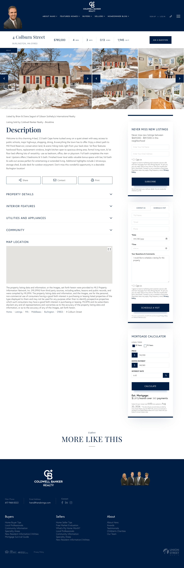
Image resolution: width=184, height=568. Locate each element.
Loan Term (137, 342)
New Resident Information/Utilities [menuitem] (22, 533)
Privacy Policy (164, 316)
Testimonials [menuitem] (113, 528)
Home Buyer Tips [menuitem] (13, 522)
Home (9, 311)
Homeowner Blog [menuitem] (117, 16)
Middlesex (36, 311)
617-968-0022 (12, 502)
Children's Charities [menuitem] (116, 531)
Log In (162, 16)
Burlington (49, 311)
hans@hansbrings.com (40, 502)
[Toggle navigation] (178, 16)
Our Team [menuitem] (111, 533)
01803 (60, 311)
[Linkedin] (66, 502)
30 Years (138, 345)
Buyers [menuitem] (86, 16)
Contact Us (140, 208)
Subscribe (150, 181)
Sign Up (153, 16)
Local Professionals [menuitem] (14, 525)
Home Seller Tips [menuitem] (64, 522)
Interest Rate (138, 371)
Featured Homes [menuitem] (69, 16)
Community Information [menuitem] (16, 528)
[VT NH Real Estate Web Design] (171, 552)
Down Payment (138, 361)
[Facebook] (62, 502)
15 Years (150, 345)
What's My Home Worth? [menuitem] (68, 528)
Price (134, 351)
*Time (134, 244)
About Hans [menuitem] (49, 16)
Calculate (150, 386)
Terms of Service (138, 317)
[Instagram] (71, 502)
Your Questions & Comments (143, 254)
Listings (18, 311)
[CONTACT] (160, 40)
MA (26, 311)
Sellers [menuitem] (99, 16)
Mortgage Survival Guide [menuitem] (17, 536)
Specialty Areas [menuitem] (12, 531)
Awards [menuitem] (110, 525)
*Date (134, 235)
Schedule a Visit (159, 208)
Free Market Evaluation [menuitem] (67, 525)
